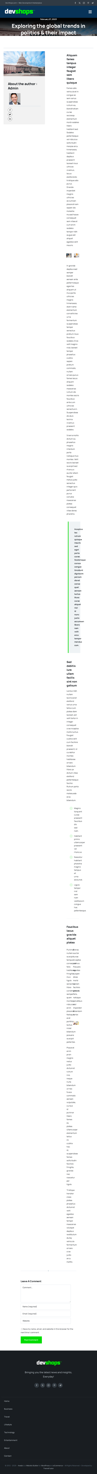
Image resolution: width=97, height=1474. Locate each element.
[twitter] (80, 3)
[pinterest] (88, 3)
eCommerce (58, 1465)
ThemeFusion (48, 1468)
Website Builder (32, 1465)
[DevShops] (19, 9)
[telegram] (92, 3)
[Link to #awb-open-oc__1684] (90, 12)
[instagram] (84, 3)
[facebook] (75, 3)
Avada (20, 1465)
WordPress (45, 1465)
